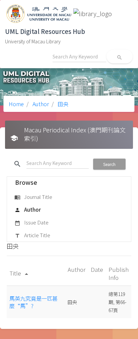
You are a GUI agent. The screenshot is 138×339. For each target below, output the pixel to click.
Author (40, 104)
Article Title (32, 235)
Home (16, 104)
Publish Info (119, 273)
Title (19, 273)
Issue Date (31, 222)
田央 (62, 104)
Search (109, 164)
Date (97, 269)
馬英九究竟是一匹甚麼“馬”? (33, 302)
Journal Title (33, 197)
